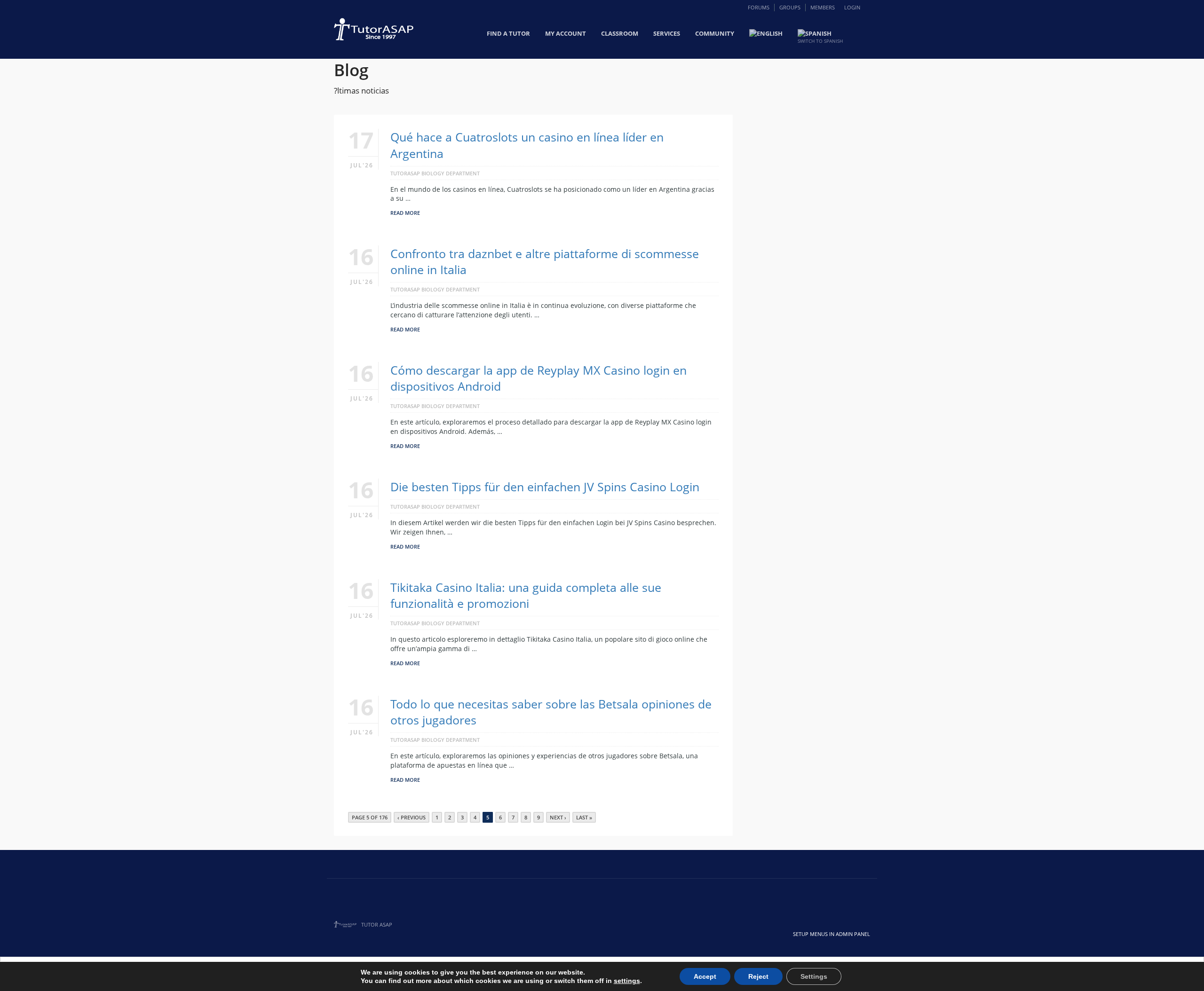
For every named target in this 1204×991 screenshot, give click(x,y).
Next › (558, 817)
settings (627, 980)
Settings (813, 976)
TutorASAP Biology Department (435, 173)
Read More (405, 212)
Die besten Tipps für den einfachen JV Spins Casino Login (544, 487)
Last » (584, 817)
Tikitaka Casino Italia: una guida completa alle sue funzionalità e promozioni (525, 595)
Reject (758, 976)
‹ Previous (411, 817)
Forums (758, 7)
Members (822, 7)
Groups (789, 7)
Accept (705, 976)
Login (852, 7)
